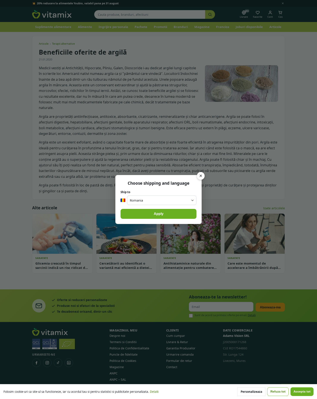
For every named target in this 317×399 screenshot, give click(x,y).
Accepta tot (302, 391)
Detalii (154, 392)
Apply (158, 214)
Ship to (125, 192)
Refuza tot (278, 391)
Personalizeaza (251, 392)
